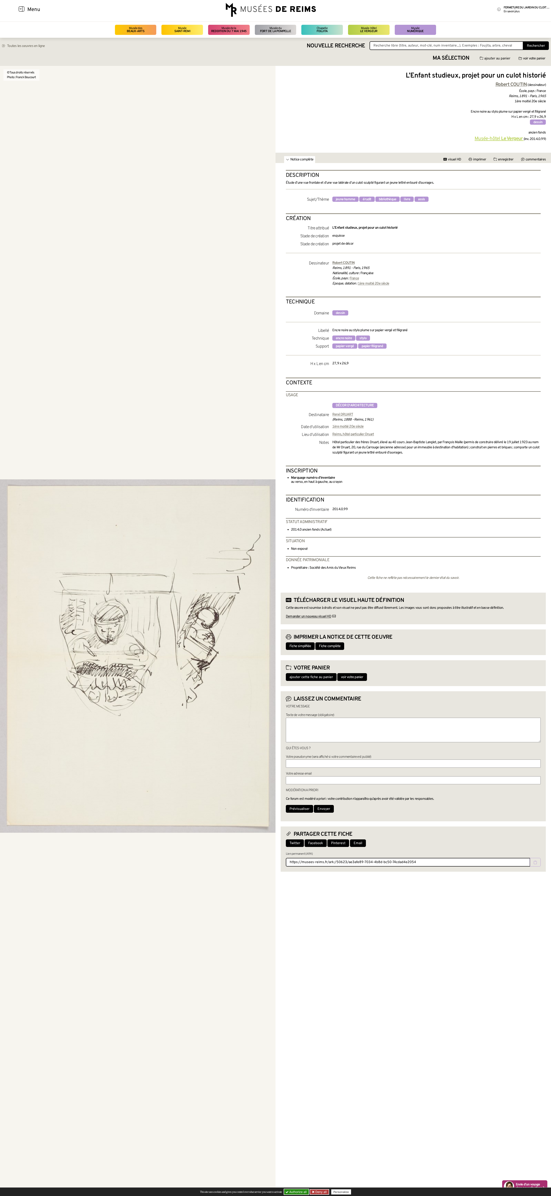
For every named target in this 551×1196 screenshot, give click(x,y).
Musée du (275, 29)
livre (407, 199)
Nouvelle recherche (336, 46)
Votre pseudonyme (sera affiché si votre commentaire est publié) (328, 757)
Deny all (320, 1192)
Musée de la (229, 29)
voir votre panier (534, 58)
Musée (182, 29)
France (354, 278)
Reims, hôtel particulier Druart (353, 434)
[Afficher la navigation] (21, 10)
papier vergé (345, 346)
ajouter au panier (497, 58)
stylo (363, 338)
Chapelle (322, 29)
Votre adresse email (299, 774)
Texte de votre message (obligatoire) (310, 715)
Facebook (315, 843)
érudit (367, 199)
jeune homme (345, 199)
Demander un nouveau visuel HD (308, 616)
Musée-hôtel (368, 29)
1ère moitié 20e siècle (373, 283)
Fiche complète (330, 646)
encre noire (344, 338)
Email (358, 843)
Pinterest (338, 843)
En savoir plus (511, 11)
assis (421, 199)
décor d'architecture (355, 405)
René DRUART (342, 414)
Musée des (136, 29)
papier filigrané (372, 346)
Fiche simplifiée (300, 646)
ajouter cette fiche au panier (311, 677)
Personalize (341, 1192)
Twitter (294, 843)
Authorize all (297, 1192)
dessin (537, 122)
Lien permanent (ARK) (299, 854)
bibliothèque (387, 199)
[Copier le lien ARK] (535, 862)
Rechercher (536, 46)
